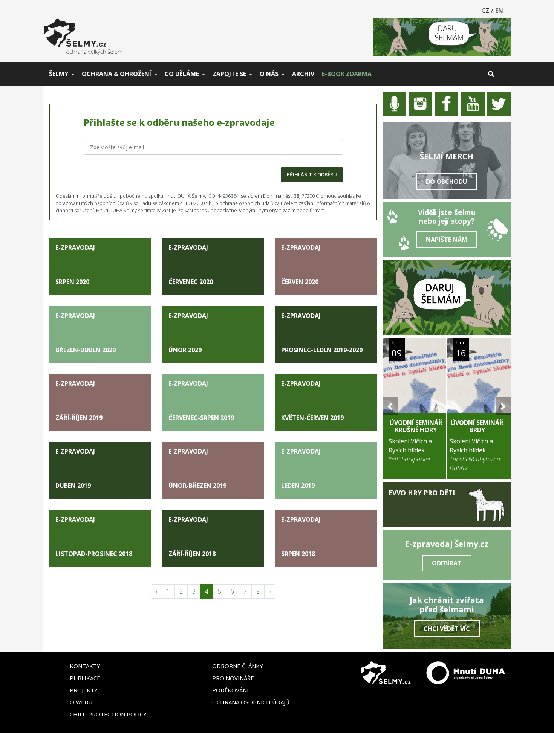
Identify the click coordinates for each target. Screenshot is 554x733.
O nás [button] (269, 74)
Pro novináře (233, 678)
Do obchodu (446, 181)
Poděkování (230, 690)
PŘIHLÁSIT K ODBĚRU (312, 174)
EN (499, 10)
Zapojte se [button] (229, 74)
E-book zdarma (347, 74)
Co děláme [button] (182, 74)
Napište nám (446, 239)
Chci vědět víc (447, 629)
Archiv (303, 74)
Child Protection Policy (108, 714)
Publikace (85, 678)
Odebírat (447, 563)
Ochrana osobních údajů (250, 702)
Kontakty (85, 666)
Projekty (84, 690)
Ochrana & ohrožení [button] (116, 74)
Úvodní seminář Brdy (477, 426)
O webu (81, 702)
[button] (390, 406)
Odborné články (237, 666)
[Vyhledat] (491, 74)
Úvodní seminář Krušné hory (416, 426)
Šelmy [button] (58, 74)
